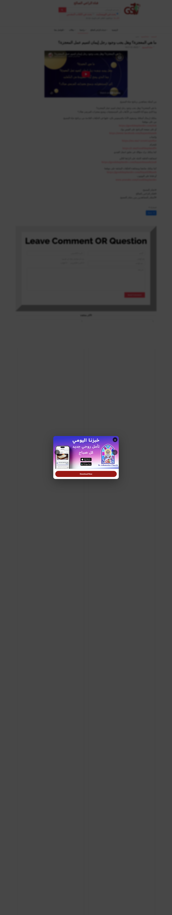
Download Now (86, 474)
